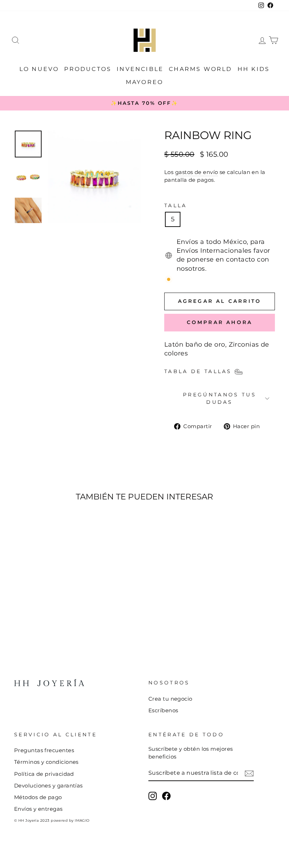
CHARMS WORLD (200, 69)
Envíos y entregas (38, 808)
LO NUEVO (39, 69)
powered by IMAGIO (70, 820)
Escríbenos (163, 710)
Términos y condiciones (46, 762)
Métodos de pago (38, 797)
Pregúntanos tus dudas (219, 398)
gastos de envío (196, 172)
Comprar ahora (220, 322)
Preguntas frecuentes (44, 750)
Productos (87, 69)
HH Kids (254, 69)
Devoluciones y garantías (48, 785)
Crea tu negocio (170, 698)
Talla (175, 205)
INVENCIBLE (140, 69)
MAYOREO (144, 82)
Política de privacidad (44, 774)
